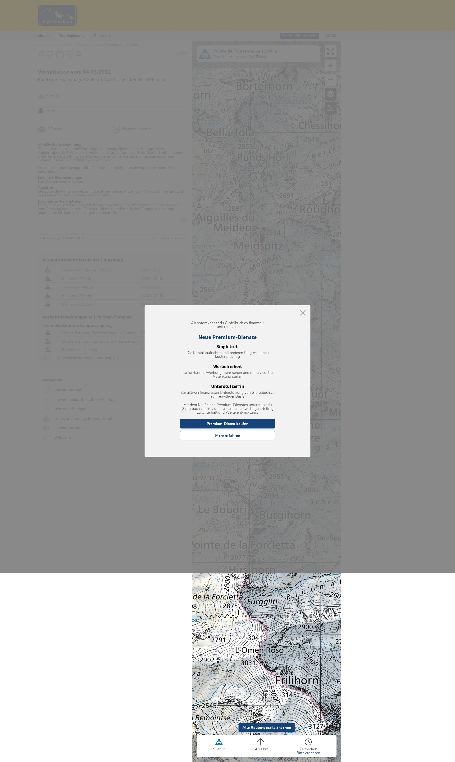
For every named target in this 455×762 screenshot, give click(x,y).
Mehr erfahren (227, 436)
